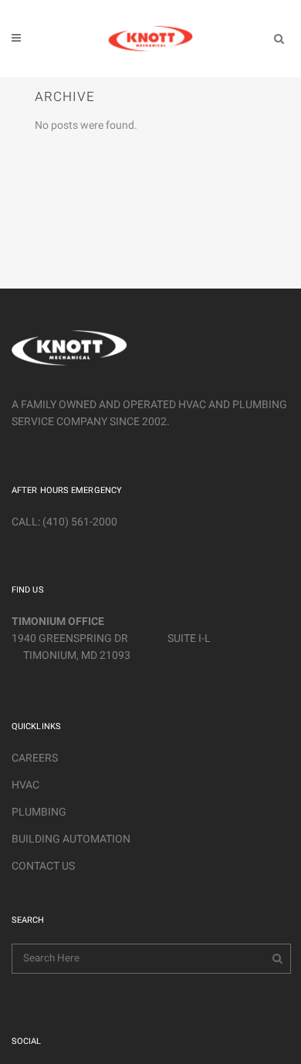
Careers (35, 758)
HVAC (25, 785)
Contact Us (43, 866)
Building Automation (71, 839)
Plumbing (39, 812)
